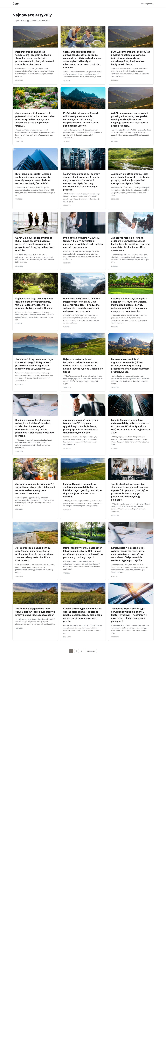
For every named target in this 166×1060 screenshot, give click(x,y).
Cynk (16, 3)
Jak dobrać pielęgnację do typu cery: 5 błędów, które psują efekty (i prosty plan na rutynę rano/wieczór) (35, 611)
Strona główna (147, 3)
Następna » (91, 651)
